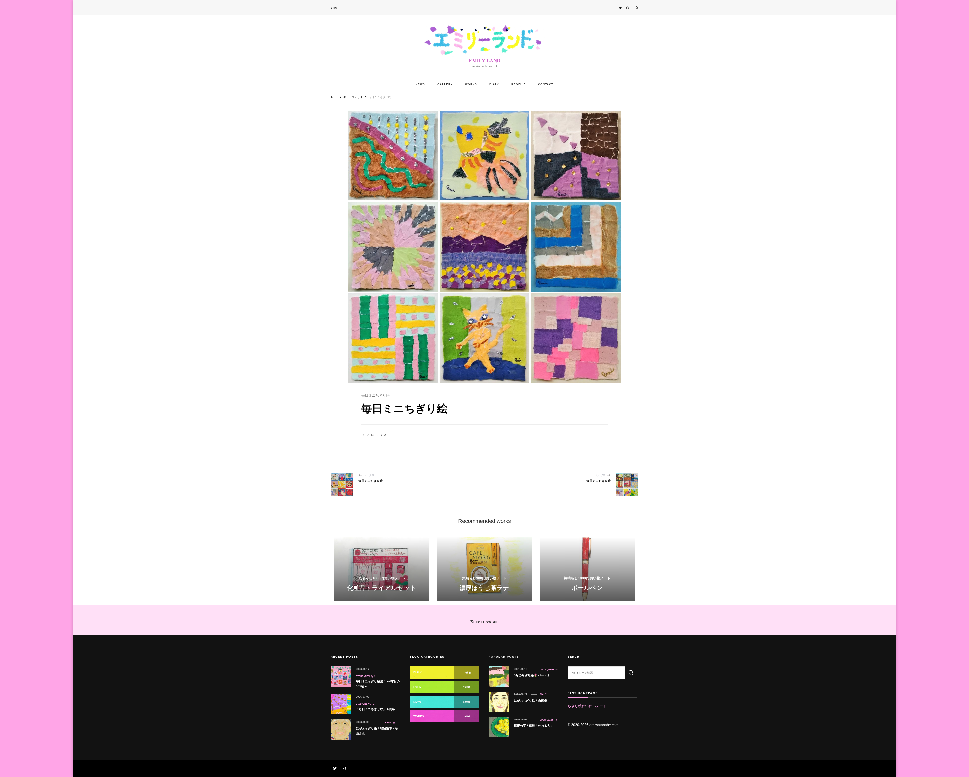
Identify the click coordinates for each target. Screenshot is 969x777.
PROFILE (518, 84)
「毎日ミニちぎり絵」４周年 (375, 709)
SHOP (335, 7)
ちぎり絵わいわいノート (587, 706)
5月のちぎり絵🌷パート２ (532, 675)
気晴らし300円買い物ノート (484, 578)
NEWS (420, 84)
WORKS (471, 84)
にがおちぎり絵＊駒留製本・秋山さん (377, 731)
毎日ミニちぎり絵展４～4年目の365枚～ (378, 684)
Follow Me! (487, 622)
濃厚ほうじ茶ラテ (484, 587)
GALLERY (445, 84)
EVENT (360, 676)
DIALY (494, 84)
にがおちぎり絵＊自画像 (530, 700)
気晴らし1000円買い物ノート (381, 578)
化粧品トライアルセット (381, 587)
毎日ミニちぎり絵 (375, 395)
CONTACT (545, 84)
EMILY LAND (484, 60)
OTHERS (386, 722)
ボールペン (587, 587)
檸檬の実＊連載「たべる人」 (533, 726)
